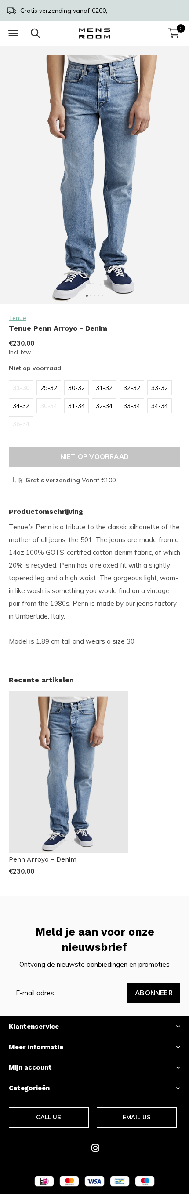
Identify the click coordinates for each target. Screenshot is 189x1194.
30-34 (48, 406)
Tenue (17, 318)
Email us (137, 1117)
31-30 (21, 388)
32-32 (132, 388)
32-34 (104, 406)
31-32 (104, 388)
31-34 (76, 406)
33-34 (132, 406)
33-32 (159, 388)
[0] (173, 33)
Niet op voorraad (94, 456)
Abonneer (154, 993)
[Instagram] (95, 1148)
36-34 (21, 424)
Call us (48, 1117)
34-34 (159, 406)
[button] (13, 33)
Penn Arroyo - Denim (42, 859)
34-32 (21, 406)
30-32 (76, 388)
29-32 (48, 388)
